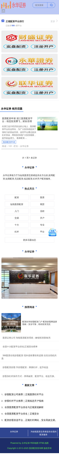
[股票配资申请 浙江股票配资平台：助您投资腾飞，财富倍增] (47, 123)
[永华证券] (13, 4)
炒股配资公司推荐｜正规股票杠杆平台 (24, 394)
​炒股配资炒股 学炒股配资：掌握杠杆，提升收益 (25, 367)
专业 (42, 224)
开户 (42, 217)
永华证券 (14, 431)
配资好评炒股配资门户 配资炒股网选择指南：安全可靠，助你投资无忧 (39, 323)
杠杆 (17, 231)
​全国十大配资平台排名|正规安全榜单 (20, 346)
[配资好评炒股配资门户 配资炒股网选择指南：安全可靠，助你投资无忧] (11, 323)
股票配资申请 (9, 141)
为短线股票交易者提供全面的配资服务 (44, 433)
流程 (42, 210)
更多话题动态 (29, 239)
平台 (42, 231)
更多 (53, 21)
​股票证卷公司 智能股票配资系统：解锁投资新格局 (26, 337)
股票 (42, 197)
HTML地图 (44, 442)
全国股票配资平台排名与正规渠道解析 (24, 407)
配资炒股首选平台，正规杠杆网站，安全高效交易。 (31, 420)
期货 (42, 204)
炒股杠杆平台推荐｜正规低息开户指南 (24, 400)
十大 (17, 224)
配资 (17, 197)
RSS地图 (34, 442)
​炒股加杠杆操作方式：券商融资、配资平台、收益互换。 (29, 375)
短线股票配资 (16, 204)
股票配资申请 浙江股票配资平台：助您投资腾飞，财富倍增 (17, 119)
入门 (17, 210)
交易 (17, 217)
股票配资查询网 (36, 448)
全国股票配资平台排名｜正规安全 (22, 413)
